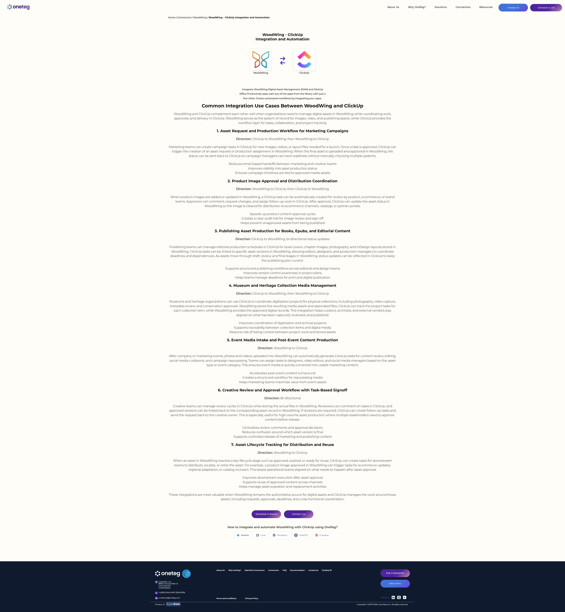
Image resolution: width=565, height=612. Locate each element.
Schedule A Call (546, 7)
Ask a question (395, 573)
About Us (393, 7)
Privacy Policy (251, 598)
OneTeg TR (327, 570)
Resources (486, 7)
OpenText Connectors (255, 570)
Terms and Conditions (226, 598)
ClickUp (304, 72)
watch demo (395, 583)
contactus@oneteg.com (169, 598)
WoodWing (200, 17)
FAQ (284, 570)
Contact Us (513, 7)
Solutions (441, 7)
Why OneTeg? (417, 7)
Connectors (463, 7)
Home (171, 17)
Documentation (297, 570)
